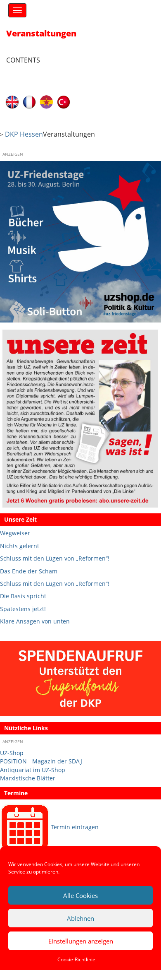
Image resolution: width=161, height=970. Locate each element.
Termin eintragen (75, 827)
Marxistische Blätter (27, 778)
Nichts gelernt (19, 546)
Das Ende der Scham (28, 571)
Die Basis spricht (23, 596)
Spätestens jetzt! (23, 609)
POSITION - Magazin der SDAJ (41, 761)
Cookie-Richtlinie (76, 959)
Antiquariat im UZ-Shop (32, 770)
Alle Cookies (80, 895)
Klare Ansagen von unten (35, 621)
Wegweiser (15, 533)
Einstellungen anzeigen (80, 941)
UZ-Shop (12, 753)
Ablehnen (80, 918)
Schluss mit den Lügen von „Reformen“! (54, 558)
